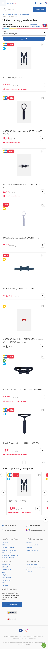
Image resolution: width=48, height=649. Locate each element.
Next (44, 492)
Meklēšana (40, 10)
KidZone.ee (5, 583)
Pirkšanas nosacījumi (32, 550)
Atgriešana (29, 547)
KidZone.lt (5, 585)
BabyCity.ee (5, 575)
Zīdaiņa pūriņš (6, 545)
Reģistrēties (12, 605)
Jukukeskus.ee (6, 577)
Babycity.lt (5, 572)
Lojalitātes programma (9, 550)
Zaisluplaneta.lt (6, 580)
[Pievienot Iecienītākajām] (43, 44)
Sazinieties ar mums (32, 553)
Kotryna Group (6, 569)
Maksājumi (29, 542)
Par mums (5, 542)
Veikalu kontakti (7, 553)
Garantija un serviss (8, 547)
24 (43, 462)
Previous (3, 492)
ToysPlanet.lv (6, 564)
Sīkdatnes (29, 572)
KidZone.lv (5, 567)
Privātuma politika (31, 564)
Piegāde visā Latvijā (32, 545)
